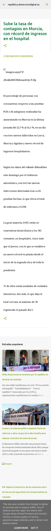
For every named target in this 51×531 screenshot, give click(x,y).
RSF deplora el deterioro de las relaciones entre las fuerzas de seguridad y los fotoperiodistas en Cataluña (24, 492)
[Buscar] (47, 4)
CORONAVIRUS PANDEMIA (18, 56)
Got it (34, 528)
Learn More (21, 528)
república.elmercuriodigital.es (24, 4)
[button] (5, 46)
